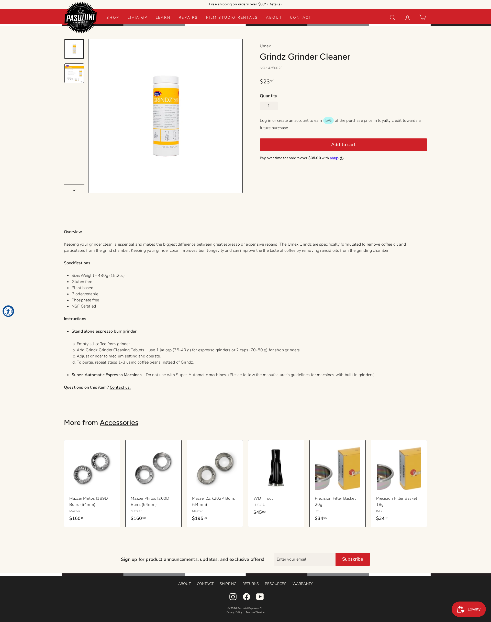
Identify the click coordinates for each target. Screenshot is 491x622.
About (274, 17)
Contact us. (120, 387)
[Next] (74, 188)
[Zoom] (165, 116)
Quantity (268, 96)
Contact (300, 17)
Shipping (228, 583)
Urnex (265, 46)
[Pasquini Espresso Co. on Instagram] (233, 597)
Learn (163, 17)
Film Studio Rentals (232, 17)
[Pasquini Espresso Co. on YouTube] (260, 597)
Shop (112, 17)
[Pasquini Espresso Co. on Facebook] (246, 597)
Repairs (188, 17)
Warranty (303, 583)
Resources (275, 583)
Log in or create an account (284, 120)
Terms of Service (255, 612)
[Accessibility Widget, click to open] (8, 311)
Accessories (119, 422)
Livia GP (137, 17)
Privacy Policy (234, 612)
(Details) (274, 4)
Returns (250, 583)
